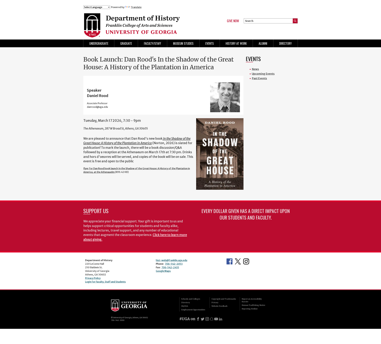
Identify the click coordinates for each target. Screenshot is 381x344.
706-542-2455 (170, 267)
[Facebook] (198, 319)
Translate (136, 7)
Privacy (214, 302)
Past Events (259, 78)
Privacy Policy (93, 278)
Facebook (229, 261)
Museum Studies (183, 43)
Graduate (126, 43)
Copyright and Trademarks (223, 299)
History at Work (236, 43)
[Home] (142, 22)
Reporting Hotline (250, 309)
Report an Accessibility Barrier (252, 300)
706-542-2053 (174, 263)
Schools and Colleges (190, 299)
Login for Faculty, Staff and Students (105, 281)
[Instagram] (207, 319)
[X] (202, 319)
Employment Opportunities (193, 310)
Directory (285, 43)
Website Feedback (219, 306)
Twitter (238, 261)
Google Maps (163, 270)
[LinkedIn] (220, 319)
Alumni (263, 43)
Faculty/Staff (152, 43)
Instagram (246, 261)
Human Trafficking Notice (253, 305)
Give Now (233, 21)
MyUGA (184, 306)
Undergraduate (98, 43)
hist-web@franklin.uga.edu (171, 260)
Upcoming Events (263, 73)
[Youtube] (216, 319)
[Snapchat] (211, 319)
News (255, 69)
